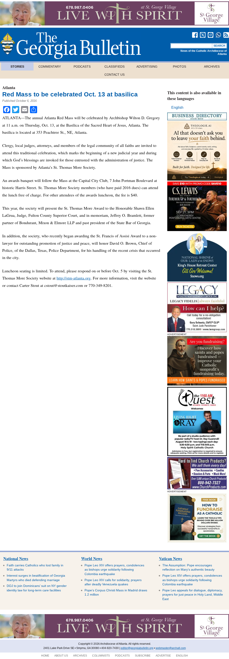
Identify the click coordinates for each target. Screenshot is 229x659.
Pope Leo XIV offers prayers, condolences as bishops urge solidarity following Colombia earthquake (114, 569)
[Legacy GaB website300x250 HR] (197, 331)
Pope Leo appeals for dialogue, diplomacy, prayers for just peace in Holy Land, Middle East (192, 594)
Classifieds (114, 66)
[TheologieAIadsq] (197, 179)
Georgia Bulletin (70, 45)
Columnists (101, 655)
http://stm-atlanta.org (74, 278)
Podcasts (82, 66)
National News (15, 558)
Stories (17, 66)
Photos (179, 66)
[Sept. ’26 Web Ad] (197, 280)
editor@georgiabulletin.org (137, 648)
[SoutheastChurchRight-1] (197, 488)
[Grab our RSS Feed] (226, 35)
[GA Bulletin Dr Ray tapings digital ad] (197, 455)
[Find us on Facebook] (195, 35)
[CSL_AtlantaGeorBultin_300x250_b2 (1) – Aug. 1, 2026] (197, 230)
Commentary (49, 66)
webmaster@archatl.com (171, 648)
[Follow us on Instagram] (210, 35)
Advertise (163, 655)
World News (91, 558)
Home (45, 655)
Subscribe (143, 655)
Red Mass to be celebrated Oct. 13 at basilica (70, 94)
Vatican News (170, 558)
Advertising (146, 66)
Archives (212, 66)
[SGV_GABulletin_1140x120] (114, 24)
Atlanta (8, 87)
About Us (61, 655)
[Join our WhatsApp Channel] (218, 35)
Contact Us (114, 74)
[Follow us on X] (203, 35)
